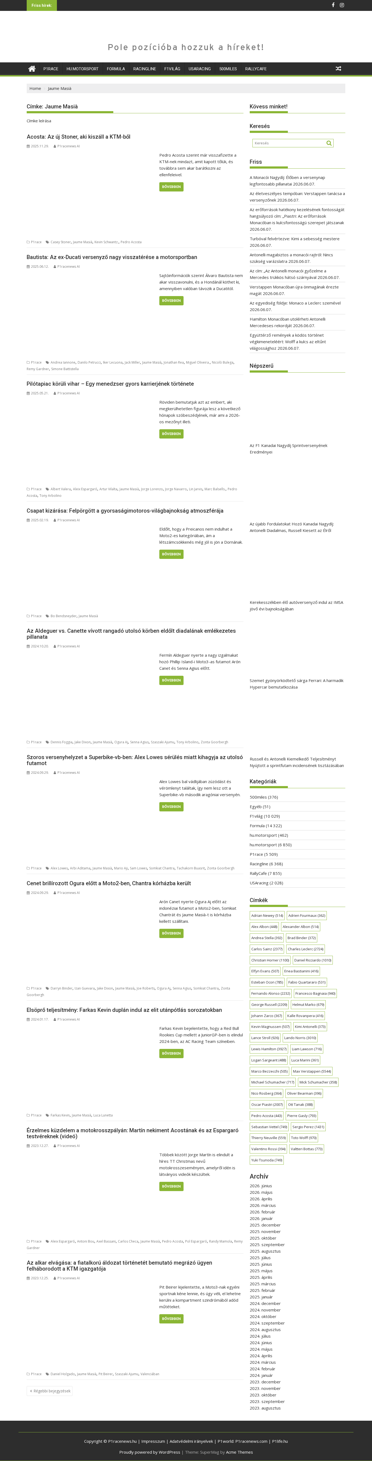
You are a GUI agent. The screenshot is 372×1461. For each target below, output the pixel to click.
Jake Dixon (83, 742)
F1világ (172, 68)
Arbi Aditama (80, 868)
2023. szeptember (267, 1401)
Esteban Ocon (267, 982)
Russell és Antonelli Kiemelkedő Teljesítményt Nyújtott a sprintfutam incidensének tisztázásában (297, 762)
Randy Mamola (220, 1241)
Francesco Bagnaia (315, 993)
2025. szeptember (267, 1244)
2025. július (260, 1257)
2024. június (261, 1342)
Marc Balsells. (215, 489)
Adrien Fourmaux (306, 915)
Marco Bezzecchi (269, 1071)
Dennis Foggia (61, 742)
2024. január (261, 1375)
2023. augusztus (265, 1408)
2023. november (265, 1388)
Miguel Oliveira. (198, 362)
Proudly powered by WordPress (149, 1452)
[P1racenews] (32, 68)
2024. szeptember (267, 1323)
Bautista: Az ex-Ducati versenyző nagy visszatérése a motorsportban (112, 257)
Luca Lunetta (103, 1115)
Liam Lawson (307, 1048)
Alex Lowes (59, 868)
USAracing (200, 68)
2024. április (261, 1355)
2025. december (265, 1225)
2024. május (261, 1349)
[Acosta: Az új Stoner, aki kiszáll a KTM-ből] (92, 155)
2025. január (261, 1296)
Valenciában (150, 1374)
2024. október (263, 1316)
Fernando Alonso (270, 993)
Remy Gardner (38, 369)
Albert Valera (61, 489)
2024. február (262, 1368)
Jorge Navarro (176, 489)
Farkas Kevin (60, 1115)
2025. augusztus (265, 1251)
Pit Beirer (106, 1374)
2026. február (262, 1212)
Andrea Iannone (63, 362)
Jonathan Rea (174, 362)
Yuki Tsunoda (266, 1160)
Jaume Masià (82, 242)
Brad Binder (302, 937)
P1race (51, 68)
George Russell (269, 1004)
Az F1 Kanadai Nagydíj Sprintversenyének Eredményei (288, 449)
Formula (116, 68)
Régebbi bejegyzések (52, 1390)
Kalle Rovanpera (305, 1015)
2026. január (261, 1218)
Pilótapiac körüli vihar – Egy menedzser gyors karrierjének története (110, 384)
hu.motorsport (83, 68)
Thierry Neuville (268, 1137)
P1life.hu (280, 1441)
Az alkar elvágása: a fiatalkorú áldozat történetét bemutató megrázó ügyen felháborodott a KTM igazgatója (119, 1265)
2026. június (261, 1185)
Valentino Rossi (268, 1148)
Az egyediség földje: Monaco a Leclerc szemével (295, 303)
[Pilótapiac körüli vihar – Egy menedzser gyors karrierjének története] (92, 402)
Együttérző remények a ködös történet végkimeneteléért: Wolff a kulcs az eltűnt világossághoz (288, 341)
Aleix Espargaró (85, 489)
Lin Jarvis (195, 489)
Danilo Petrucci (89, 362)
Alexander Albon (301, 926)
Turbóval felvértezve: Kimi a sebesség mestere (295, 238)
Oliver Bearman (304, 1093)
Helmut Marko (308, 1004)
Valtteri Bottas (306, 1148)
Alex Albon (264, 926)
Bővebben (171, 187)
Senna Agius (139, 742)
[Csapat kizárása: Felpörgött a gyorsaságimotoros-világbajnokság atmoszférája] (92, 529)
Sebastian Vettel (269, 1126)
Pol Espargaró (196, 1241)
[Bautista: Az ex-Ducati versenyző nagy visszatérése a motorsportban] (92, 275)
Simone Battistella (65, 369)
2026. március (263, 1205)
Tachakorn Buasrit (191, 868)
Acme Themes (239, 1452)
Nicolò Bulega (222, 362)
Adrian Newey (267, 915)
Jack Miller (132, 362)
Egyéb (256, 806)
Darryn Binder (61, 988)
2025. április (261, 1277)
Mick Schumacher (318, 1082)
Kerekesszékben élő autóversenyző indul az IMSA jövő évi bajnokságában (296, 605)
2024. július (260, 1336)
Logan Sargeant (268, 1060)
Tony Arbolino (50, 495)
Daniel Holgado (63, 1374)
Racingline (144, 68)
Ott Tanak (300, 1104)
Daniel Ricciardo (312, 960)
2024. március (263, 1362)
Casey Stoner (61, 242)
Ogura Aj (121, 742)
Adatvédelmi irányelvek (191, 1441)
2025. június (261, 1264)
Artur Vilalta (108, 489)
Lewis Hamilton (268, 1048)
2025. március (263, 1283)
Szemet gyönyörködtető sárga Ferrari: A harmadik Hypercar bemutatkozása (296, 684)
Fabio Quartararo (306, 982)
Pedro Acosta (131, 242)
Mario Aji (121, 868)
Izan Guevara (85, 988)
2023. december (265, 1381)
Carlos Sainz (266, 948)
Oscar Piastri (267, 1104)
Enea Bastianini (301, 971)
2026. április (261, 1198)
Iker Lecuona (113, 362)
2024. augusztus (265, 1329)
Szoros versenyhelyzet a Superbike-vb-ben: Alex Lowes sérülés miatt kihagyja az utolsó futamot (135, 760)
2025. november (265, 1231)
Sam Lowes (138, 868)
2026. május (261, 1192)
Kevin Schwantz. (106, 242)
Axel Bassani (106, 1241)
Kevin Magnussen (270, 1026)
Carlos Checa (128, 1241)
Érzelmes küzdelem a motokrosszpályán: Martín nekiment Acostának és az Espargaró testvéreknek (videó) (133, 1133)
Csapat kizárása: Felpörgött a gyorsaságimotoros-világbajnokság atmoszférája (125, 510)
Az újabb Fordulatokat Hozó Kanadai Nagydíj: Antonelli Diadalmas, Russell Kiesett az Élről (292, 527)
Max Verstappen (312, 1071)
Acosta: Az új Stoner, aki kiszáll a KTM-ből (78, 136)
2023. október (263, 1395)
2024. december (265, 1303)
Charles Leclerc (305, 948)
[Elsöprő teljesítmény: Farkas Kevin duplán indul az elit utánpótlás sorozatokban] (92, 1028)
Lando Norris (300, 1037)
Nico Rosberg (266, 1093)
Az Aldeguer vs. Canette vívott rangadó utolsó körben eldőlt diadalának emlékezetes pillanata (131, 634)
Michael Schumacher (272, 1082)
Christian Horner (270, 960)
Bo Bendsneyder (64, 616)
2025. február (262, 1290)
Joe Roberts (146, 988)
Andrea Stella (266, 937)
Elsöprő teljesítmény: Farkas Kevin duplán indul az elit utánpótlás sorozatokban (124, 1010)
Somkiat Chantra (162, 868)
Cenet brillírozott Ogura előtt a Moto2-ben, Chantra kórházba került (109, 883)
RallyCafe (256, 68)
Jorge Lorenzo (152, 489)
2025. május (261, 1270)
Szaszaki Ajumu (162, 742)
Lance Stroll (265, 1037)
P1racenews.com (251, 1441)
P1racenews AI (68, 146)
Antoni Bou (85, 1241)
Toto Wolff (303, 1137)
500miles (228, 68)
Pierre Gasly (301, 1115)
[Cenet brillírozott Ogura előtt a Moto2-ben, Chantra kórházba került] (92, 901)
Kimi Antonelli (310, 1026)
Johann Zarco (266, 1015)
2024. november (265, 1310)
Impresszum (153, 1441)
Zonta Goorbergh (214, 742)
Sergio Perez (308, 1126)
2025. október (263, 1238)
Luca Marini (305, 1060)
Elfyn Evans (265, 971)
